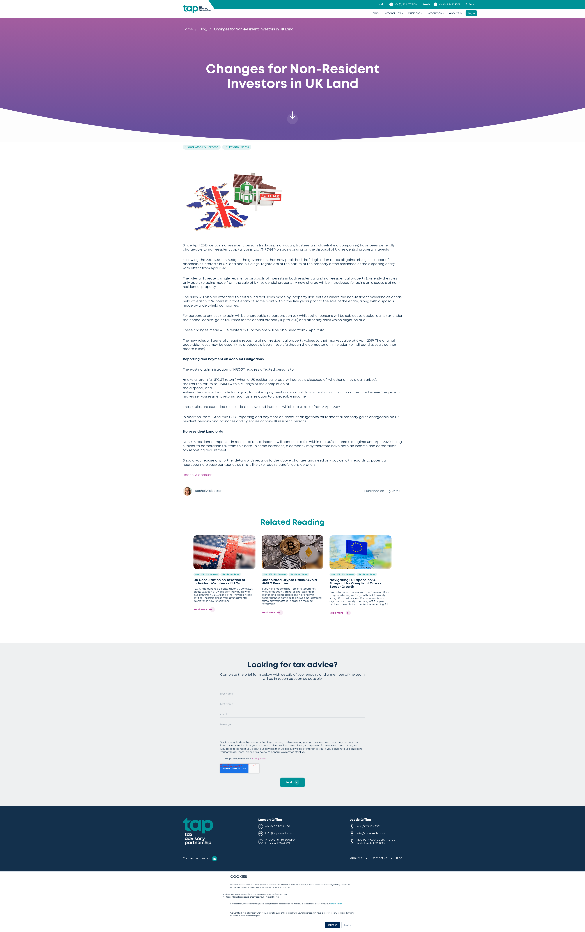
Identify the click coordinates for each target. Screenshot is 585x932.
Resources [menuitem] (434, 13)
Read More (200, 609)
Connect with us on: (196, 858)
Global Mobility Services (201, 147)
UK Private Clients (237, 147)
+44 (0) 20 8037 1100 (406, 4)
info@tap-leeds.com (371, 833)
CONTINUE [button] (332, 925)
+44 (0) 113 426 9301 (449, 4)
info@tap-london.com (280, 833)
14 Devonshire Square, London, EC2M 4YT (280, 841)
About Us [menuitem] (455, 13)
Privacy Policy (336, 903)
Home (188, 29)
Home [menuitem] (374, 13)
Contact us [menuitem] (379, 858)
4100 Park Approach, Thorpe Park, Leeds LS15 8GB (376, 841)
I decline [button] (347, 925)
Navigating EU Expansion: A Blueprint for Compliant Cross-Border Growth (355, 583)
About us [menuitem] (356, 858)
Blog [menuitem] (399, 858)
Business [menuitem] (414, 13)
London (381, 4)
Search (473, 4)
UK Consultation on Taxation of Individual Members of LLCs (219, 581)
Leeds (426, 4)
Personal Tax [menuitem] (392, 13)
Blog (203, 29)
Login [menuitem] (471, 13)
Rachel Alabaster (197, 475)
